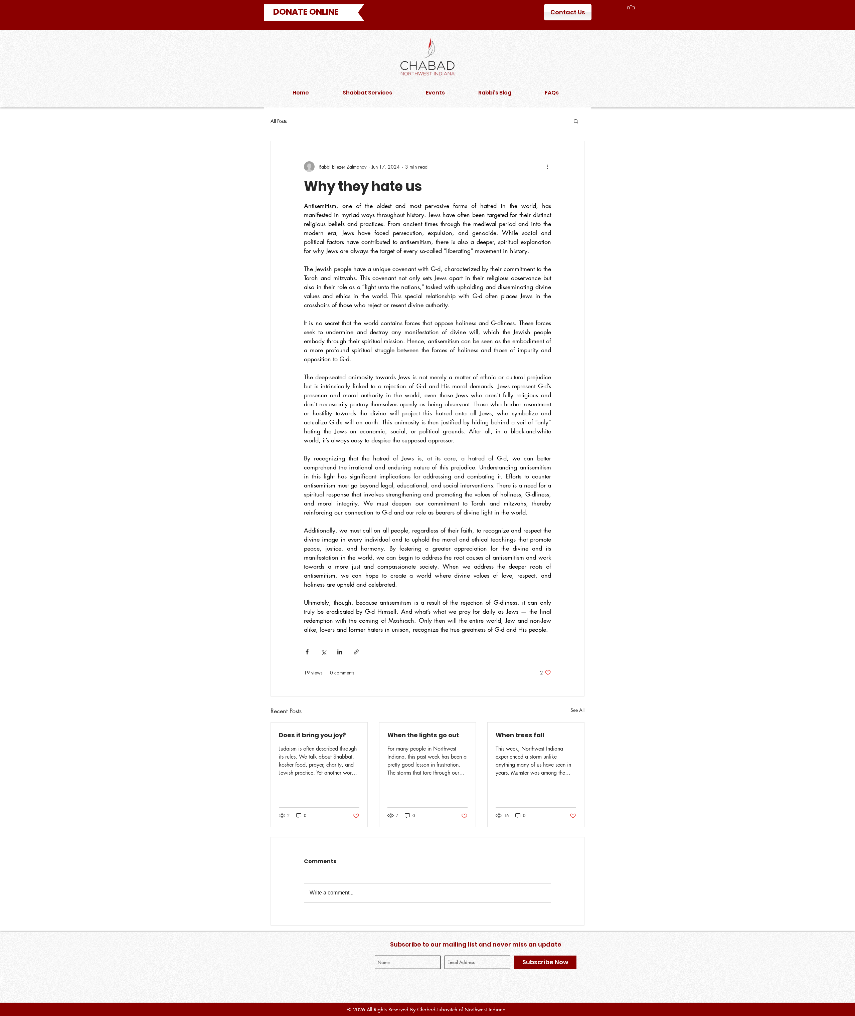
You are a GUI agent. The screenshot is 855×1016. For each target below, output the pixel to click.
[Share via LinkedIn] (340, 652)
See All (577, 710)
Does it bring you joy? (312, 735)
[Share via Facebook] (307, 652)
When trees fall (520, 735)
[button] (576, 121)
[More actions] (547, 167)
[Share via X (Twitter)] (323, 652)
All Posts (279, 121)
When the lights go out (423, 735)
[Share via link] (356, 652)
